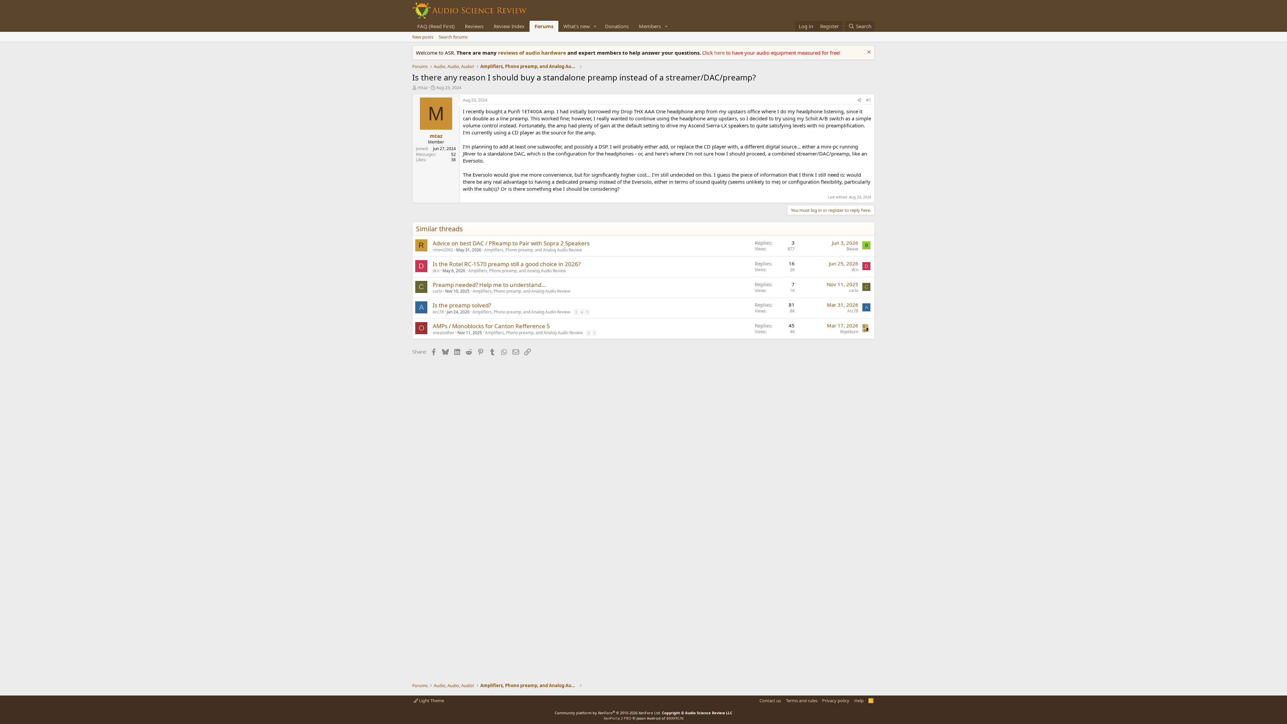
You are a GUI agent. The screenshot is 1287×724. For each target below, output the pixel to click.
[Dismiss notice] (868, 52)
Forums (544, 26)
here (720, 52)
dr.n (436, 271)
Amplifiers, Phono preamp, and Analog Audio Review (533, 250)
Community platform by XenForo (608, 712)
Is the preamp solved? (462, 305)
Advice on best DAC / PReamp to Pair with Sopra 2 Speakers (511, 243)
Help (859, 701)
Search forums (453, 37)
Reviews (474, 26)
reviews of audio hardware (532, 52)
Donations (617, 26)
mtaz (423, 87)
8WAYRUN (674, 718)
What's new (576, 26)
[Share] (859, 100)
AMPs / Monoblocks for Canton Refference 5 (491, 326)
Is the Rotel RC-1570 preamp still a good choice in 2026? (506, 264)
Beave (852, 249)
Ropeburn (849, 332)
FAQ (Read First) (436, 26)
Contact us (770, 701)
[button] (595, 26)
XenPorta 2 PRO (617, 718)
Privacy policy (835, 701)
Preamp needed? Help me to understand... (489, 285)
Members (650, 26)
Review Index (509, 26)
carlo (437, 291)
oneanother (443, 333)
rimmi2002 (443, 250)
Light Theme (431, 701)
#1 (868, 100)
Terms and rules (801, 701)
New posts (422, 37)
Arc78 (438, 312)
